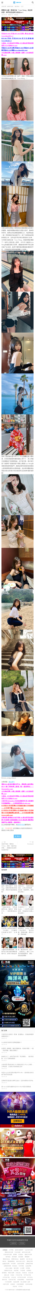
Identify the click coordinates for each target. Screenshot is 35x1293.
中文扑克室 (17, 1252)
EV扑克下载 (19, 1275)
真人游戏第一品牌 (25, 1282)
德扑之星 (6, 1275)
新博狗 (15, 1254)
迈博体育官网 (7, 1266)
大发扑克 (13, 1243)
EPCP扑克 (29, 1277)
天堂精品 (28, 1270)
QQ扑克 (15, 1286)
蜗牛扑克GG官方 (20, 1261)
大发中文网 (6, 1284)
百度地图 (17, 1289)
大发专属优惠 (20, 1284)
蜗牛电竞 (8, 1256)
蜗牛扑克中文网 (26, 1252)
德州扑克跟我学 (19, 1250)
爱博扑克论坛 (14, 1259)
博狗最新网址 (11, 1261)
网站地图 (22, 1289)
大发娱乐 (12, 1284)
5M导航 (28, 1268)
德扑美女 (17, 6)
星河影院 (4, 1272)
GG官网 (22, 1268)
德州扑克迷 (17, 2)
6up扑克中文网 (28, 1250)
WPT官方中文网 (21, 1277)
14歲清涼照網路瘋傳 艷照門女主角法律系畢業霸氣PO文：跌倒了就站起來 (9, 951)
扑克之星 (30, 1272)
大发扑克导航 (20, 1263)
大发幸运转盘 (28, 1284)
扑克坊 (12, 1275)
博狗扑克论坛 (6, 1259)
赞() (18, 836)
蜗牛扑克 (4, 1279)
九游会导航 (28, 1266)
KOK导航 (21, 1266)
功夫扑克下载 (12, 1279)
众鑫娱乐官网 (5, 1263)
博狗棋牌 (27, 1256)
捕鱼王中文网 (28, 1254)
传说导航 (16, 1270)
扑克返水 (20, 1254)
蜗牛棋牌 (14, 1256)
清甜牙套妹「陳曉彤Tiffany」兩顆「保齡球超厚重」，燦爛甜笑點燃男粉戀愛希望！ (9, 847)
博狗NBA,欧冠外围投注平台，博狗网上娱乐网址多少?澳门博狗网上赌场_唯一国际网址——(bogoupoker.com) (17, 786)
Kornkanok (30, 844)
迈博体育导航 (29, 1263)
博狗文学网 (30, 1261)
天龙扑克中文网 (7, 1254)
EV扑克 (22, 1243)
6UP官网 (13, 1263)
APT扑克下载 (6, 1277)
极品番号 (12, 782)
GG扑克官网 (8, 1282)
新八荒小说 (29, 1259)
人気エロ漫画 (8, 1268)
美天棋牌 (20, 1256)
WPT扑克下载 (27, 1275)
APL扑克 (13, 1277)
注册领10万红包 (8, 1270)
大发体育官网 (29, 1279)
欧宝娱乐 (14, 1266)
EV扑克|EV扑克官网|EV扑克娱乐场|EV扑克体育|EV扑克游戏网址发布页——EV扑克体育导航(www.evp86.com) (17, 813)
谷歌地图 (27, 1289)
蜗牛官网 (16, 1268)
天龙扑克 (24, 1272)
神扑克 (4, 1261)
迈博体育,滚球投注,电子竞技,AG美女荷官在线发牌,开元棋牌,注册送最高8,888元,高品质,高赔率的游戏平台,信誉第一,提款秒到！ (17, 820)
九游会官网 (16, 1282)
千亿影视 (22, 1270)
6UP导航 (11, 1250)
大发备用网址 (20, 1279)
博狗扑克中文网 (9, 1252)
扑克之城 (18, 1272)
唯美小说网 (11, 1272)
